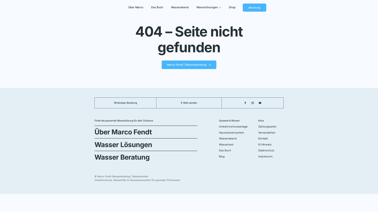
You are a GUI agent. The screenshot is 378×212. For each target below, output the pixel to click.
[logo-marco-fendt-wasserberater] (106, 4)
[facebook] (245, 103)
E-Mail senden (189, 102)
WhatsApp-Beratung (125, 102)
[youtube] (260, 103)
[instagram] (253, 103)
